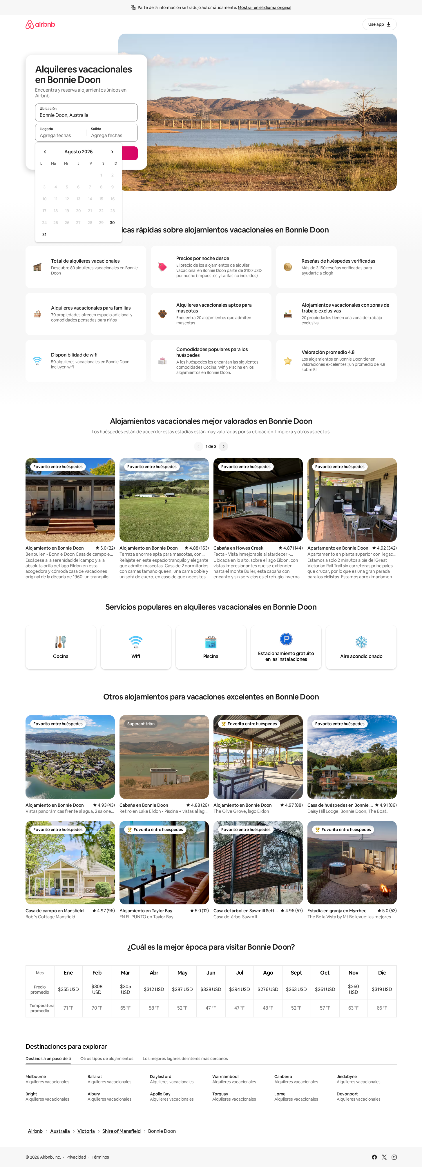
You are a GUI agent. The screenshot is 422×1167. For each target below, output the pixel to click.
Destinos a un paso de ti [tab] (48, 1058)
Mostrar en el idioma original (264, 7)
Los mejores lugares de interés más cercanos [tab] (185, 1058)
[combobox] (86, 115)
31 (44, 234)
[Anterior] (198, 446)
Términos (100, 1157)
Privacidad (76, 1157)
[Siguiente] (223, 446)
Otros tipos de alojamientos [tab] (106, 1058)
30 (112, 222)
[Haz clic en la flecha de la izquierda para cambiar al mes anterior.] (45, 152)
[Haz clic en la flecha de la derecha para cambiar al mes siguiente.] (112, 152)
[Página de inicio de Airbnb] (40, 24)
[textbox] (61, 135)
